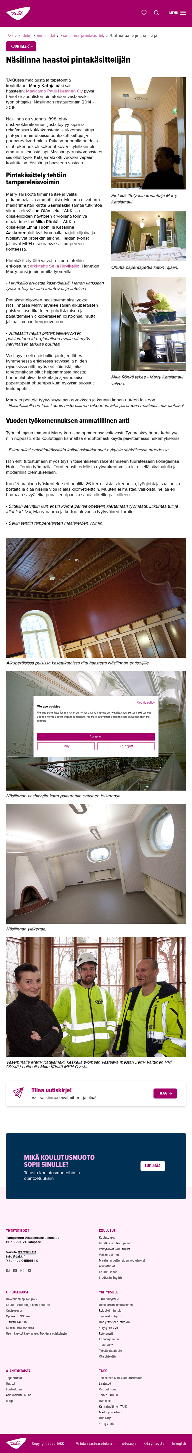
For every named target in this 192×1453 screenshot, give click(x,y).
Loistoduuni (14, 1389)
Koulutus (25, 35)
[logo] (16, 1448)
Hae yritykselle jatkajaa (114, 1322)
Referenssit (106, 1333)
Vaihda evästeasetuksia (94, 1444)
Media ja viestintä (110, 1412)
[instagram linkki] (22, 1271)
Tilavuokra (106, 1345)
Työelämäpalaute (110, 1351)
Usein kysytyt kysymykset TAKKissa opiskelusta (36, 1333)
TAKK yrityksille (109, 1299)
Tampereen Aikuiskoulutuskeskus (120, 1378)
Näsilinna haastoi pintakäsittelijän (134, 35)
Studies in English (110, 1277)
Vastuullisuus (107, 1389)
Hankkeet (105, 1401)
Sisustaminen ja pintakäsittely (82, 35)
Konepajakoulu (109, 1339)
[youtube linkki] (29, 1271)
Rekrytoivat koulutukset (114, 1249)
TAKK (10, 35)
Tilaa (162, 1093)
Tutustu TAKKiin (16, 1322)
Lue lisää (152, 1166)
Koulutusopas (108, 1272)
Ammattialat (46, 35)
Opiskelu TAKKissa (18, 1316)
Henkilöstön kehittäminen (116, 1305)
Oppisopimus (14, 1310)
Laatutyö (105, 1383)
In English (179, 1444)
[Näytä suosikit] (144, 13)
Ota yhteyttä (107, 1356)
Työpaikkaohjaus (110, 1316)
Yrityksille (108, 1292)
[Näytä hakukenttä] (156, 13)
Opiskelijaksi (17, 1292)
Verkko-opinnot (109, 1255)
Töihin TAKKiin (108, 1395)
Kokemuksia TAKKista (20, 1328)
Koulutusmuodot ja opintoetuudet (28, 1305)
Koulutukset (107, 1237)
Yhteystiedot (17, 1230)
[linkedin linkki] (15, 1271)
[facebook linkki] (8, 1271)
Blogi (9, 1401)
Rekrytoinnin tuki (110, 1310)
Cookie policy (146, 702)
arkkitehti (55, 266)
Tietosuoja (128, 1444)
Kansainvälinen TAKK (113, 1406)
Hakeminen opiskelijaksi (21, 1299)
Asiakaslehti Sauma (19, 1395)
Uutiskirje (105, 1418)
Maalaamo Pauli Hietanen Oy (54, 91)
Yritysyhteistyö (108, 1328)
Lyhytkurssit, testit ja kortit (116, 1243)
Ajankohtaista (18, 1371)
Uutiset (10, 1383)
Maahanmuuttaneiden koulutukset (122, 1260)
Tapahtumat (14, 1378)
